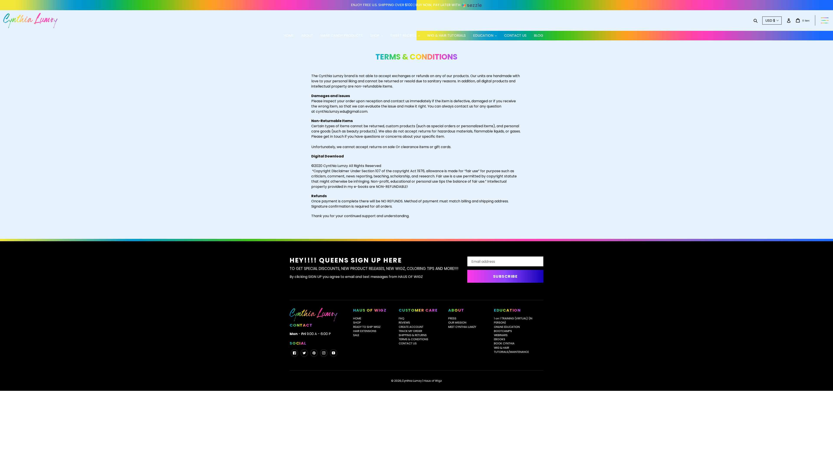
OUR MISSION (457, 322)
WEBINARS (501, 335)
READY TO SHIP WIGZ (366, 327)
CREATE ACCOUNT (411, 327)
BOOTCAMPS (503, 331)
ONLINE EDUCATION (507, 327)
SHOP (357, 322)
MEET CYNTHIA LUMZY (462, 327)
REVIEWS (404, 322)
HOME (357, 318)
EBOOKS (499, 339)
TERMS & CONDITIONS (413, 339)
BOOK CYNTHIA (504, 343)
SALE (356, 335)
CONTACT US (408, 343)
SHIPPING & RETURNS (413, 335)
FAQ (401, 318)
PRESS (452, 318)
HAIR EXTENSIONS (364, 331)
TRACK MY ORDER (410, 331)
